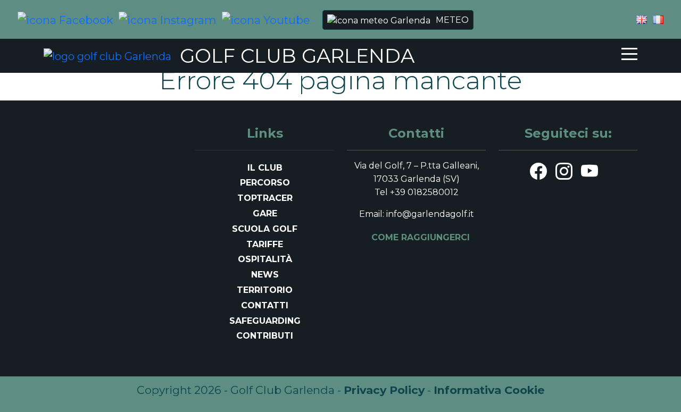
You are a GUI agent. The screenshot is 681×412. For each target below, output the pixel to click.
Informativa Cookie (489, 390)
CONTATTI (264, 305)
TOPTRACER (265, 198)
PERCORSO (265, 183)
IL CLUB (265, 168)
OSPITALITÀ (265, 259)
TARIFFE (264, 244)
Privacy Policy (384, 390)
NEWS (265, 275)
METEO (452, 20)
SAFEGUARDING (265, 321)
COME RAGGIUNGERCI (420, 237)
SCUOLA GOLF (264, 229)
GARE (265, 213)
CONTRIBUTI (264, 336)
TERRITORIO (265, 290)
